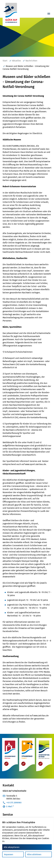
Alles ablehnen (34, 854)
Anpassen (8, 854)
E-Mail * (10, 806)
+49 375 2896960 (13, 802)
